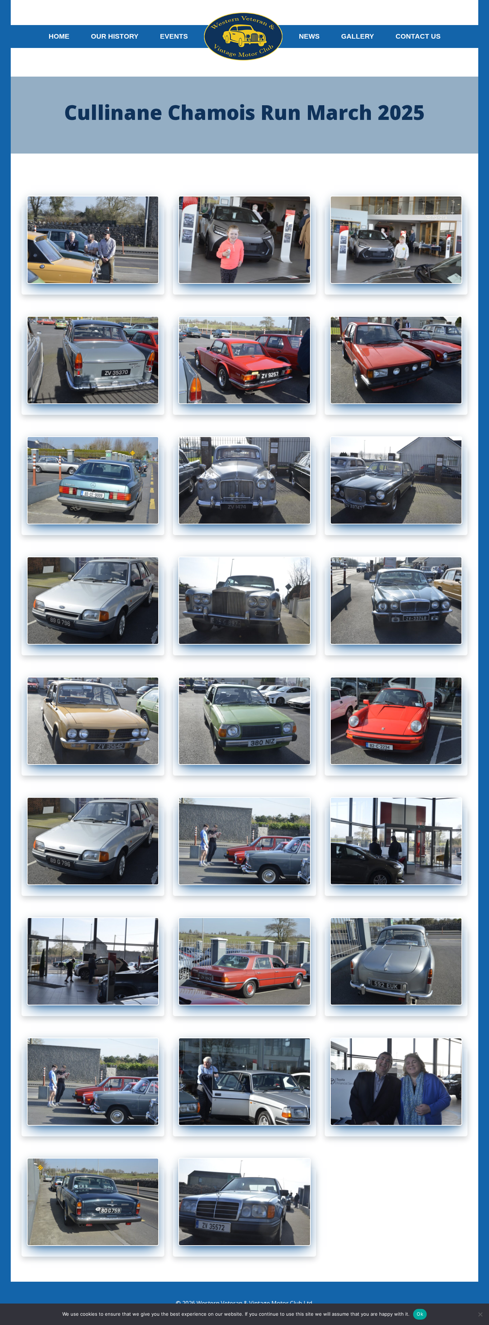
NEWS (309, 36)
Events (174, 36)
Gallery (357, 36)
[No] (480, 1314)
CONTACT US (418, 36)
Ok (420, 1314)
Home (59, 36)
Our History (115, 36)
